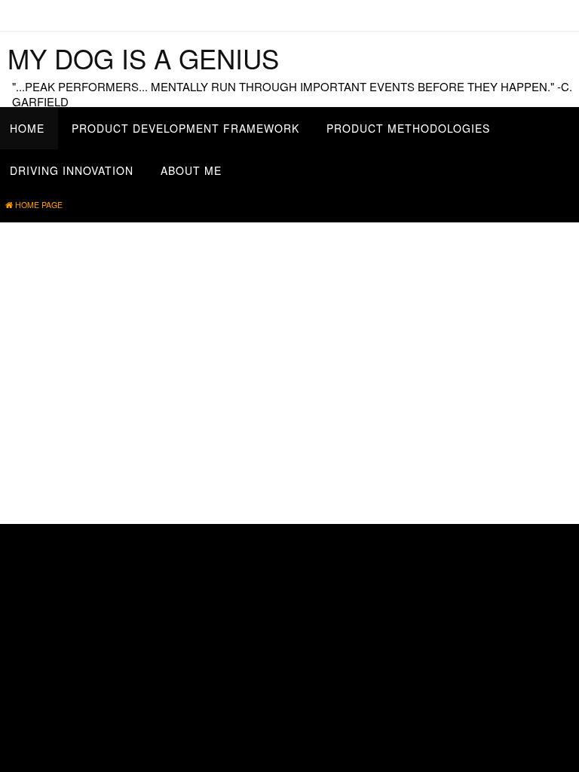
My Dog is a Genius (143, 58)
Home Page (39, 204)
